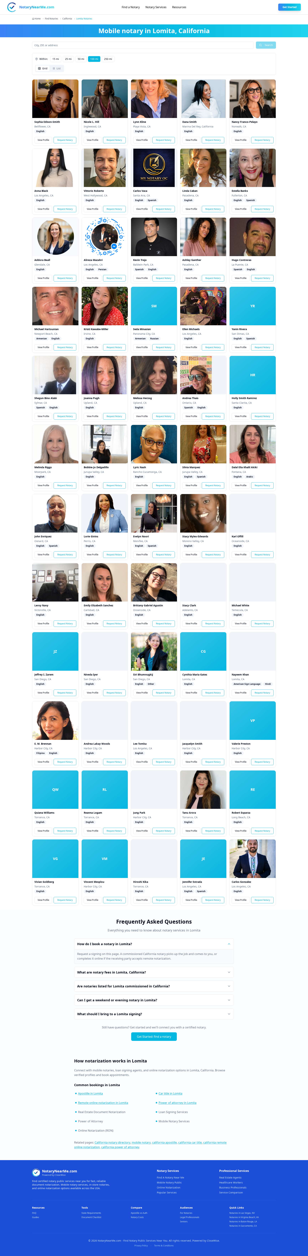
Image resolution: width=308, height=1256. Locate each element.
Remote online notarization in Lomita (103, 1103)
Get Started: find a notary (154, 1037)
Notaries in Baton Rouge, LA (243, 1221)
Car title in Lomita (170, 1093)
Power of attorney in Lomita (177, 1103)
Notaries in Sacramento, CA (243, 1225)
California (67, 18)
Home (38, 18)
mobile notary (141, 1142)
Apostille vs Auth (139, 1212)
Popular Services (167, 1192)
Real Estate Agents (230, 1177)
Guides (35, 1217)
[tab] (43, 68)
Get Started (290, 7)
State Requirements (91, 1212)
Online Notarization (168, 1187)
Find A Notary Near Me (170, 1177)
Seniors (184, 1221)
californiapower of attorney (120, 1147)
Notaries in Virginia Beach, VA (244, 1217)
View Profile (43, 140)
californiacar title (190, 1142)
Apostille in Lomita (90, 1093)
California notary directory (112, 1142)
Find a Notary (131, 7)
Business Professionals (233, 1187)
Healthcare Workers (231, 1182)
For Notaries (186, 1212)
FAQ (34, 1212)
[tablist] (49, 68)
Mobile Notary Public (169, 1182)
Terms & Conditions (164, 1245)
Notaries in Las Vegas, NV (242, 1212)
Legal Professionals (189, 1217)
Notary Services (155, 7)
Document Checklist (91, 1217)
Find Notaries (51, 18)
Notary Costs (137, 1217)
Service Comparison (231, 1192)
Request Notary (65, 140)
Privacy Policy (141, 1245)
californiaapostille (164, 1142)
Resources (179, 7)
